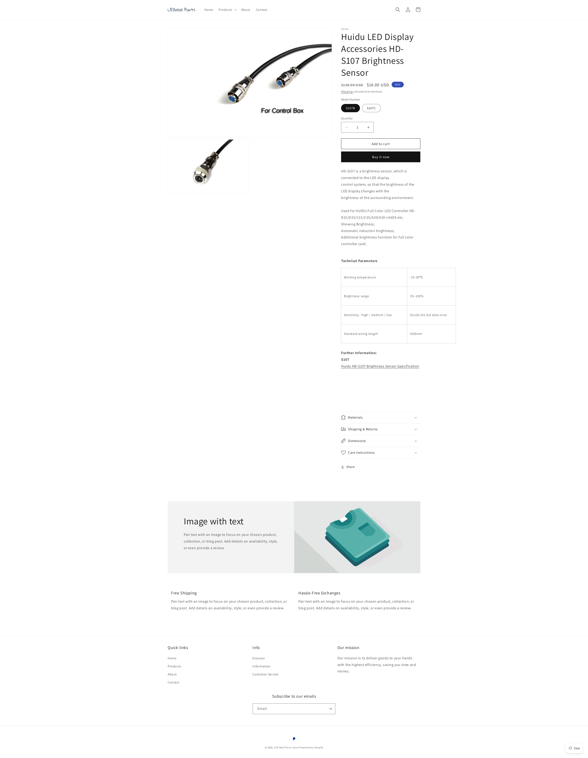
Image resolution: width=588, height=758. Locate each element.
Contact (173, 682)
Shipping (347, 91)
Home (172, 658)
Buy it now (381, 157)
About (172, 674)
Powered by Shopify (311, 747)
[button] (227, 9)
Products (174, 666)
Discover (258, 658)
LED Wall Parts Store (286, 747)
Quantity (347, 118)
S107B (350, 108)
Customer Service (265, 674)
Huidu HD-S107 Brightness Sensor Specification (380, 366)
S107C (371, 108)
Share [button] (350, 467)
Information (261, 666)
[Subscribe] (330, 708)
